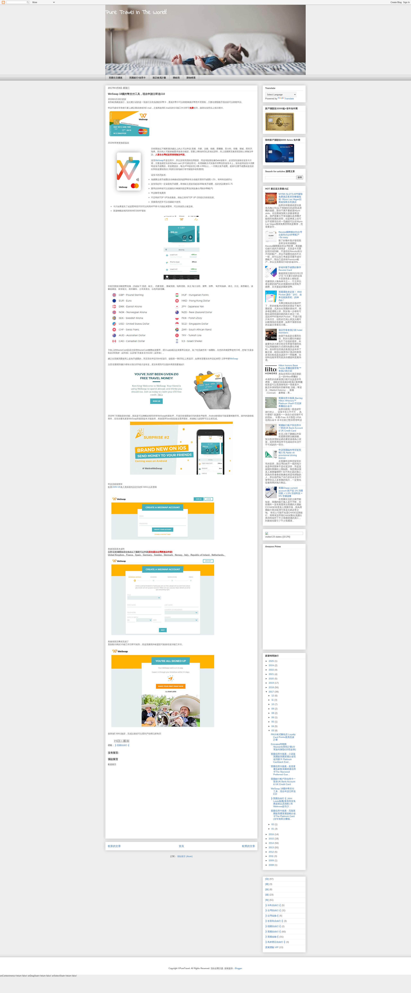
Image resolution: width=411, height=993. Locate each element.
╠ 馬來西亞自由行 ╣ (275, 942)
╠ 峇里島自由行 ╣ (274, 921)
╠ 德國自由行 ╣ (273, 926)
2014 (272, 843)
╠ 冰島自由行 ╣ (273, 905)
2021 (272, 674)
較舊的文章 (248, 846)
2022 (272, 669)
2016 (272, 834)
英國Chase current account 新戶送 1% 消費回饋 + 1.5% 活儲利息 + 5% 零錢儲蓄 (291, 492)
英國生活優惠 (115, 77)
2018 (272, 687)
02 (273, 824)
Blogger (238, 968)
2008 (272, 865)
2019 (272, 683)
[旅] (267, 889)
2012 (272, 852)
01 (273, 828)
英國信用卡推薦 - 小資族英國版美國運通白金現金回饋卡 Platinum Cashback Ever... (283, 758)
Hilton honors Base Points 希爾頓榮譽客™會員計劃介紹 (290, 368)
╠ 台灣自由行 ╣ (273, 910)
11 (272, 700)
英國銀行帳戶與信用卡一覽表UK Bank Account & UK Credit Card (291, 428)
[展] (267, 884)
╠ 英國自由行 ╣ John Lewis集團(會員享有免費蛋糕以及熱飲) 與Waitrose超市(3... (283, 802)
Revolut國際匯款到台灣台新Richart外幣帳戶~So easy (290, 235)
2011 (271, 856)
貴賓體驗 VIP (271, 947)
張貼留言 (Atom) (184, 856)
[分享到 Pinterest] (127, 741)
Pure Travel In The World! (136, 12)
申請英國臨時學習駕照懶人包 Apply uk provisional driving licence (290, 454)
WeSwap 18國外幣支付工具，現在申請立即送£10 (283, 791)
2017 (272, 691)
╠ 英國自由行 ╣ (122, 745)
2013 (272, 847)
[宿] (267, 879)
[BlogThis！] (118, 741)
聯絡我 (176, 77)
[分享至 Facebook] (124, 741)
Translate (289, 98)
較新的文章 (114, 846)
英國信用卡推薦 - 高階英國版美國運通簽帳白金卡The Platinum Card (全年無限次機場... (283, 814)
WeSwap (159, 160)
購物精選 (191, 77)
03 (273, 730)
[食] (267, 900)
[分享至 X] (121, 741)
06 (273, 717)
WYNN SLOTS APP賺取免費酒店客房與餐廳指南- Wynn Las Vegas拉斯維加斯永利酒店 (291, 198)
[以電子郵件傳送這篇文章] (115, 741)
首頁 (181, 846)
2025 (272, 661)
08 (273, 713)
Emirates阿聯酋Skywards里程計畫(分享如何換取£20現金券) (283, 747)
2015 (272, 838)
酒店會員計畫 (159, 77)
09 (273, 708)
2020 (272, 678)
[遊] (267, 894)
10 (273, 704)
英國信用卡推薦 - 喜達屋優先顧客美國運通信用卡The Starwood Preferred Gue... (283, 770)
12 (273, 695)
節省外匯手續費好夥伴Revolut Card (290, 268)
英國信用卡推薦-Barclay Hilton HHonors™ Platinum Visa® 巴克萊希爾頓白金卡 (291, 402)
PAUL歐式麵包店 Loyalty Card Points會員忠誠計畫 (283, 737)
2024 (272, 665)
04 (273, 726)
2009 (272, 860)
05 (273, 721)
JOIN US (116, 487)
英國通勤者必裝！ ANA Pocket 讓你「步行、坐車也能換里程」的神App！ (290, 296)
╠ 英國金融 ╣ (272, 936)
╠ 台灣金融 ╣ (272, 915)
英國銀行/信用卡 (137, 77)
